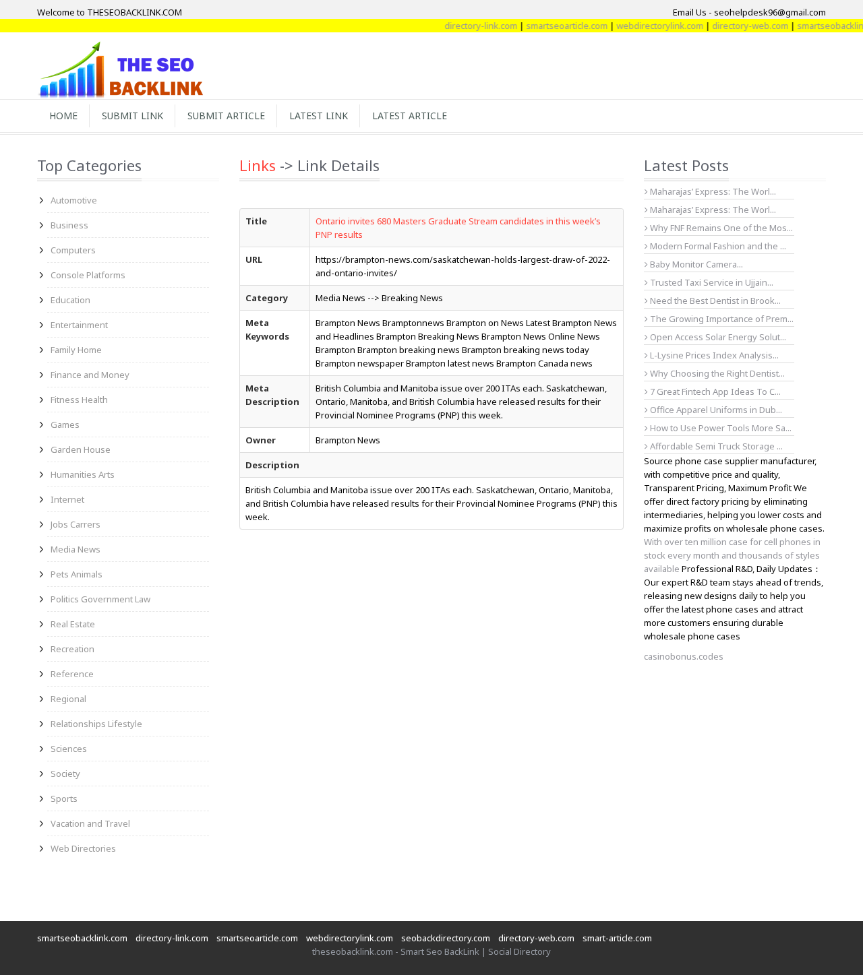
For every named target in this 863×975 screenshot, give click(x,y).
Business (69, 225)
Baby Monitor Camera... (695, 264)
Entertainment (79, 325)
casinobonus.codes (683, 656)
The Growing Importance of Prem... (721, 319)
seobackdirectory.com (445, 938)
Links (257, 165)
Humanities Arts (83, 474)
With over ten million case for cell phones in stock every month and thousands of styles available (732, 555)
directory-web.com (738, 26)
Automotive (74, 200)
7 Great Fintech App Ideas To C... (714, 391)
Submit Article (226, 115)
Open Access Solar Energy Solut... (717, 337)
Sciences (69, 749)
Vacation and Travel (90, 823)
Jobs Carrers (75, 524)
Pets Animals (76, 574)
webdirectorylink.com (647, 26)
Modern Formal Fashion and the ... (717, 246)
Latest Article (409, 115)
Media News (75, 549)
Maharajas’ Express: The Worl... (712, 191)
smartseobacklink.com (82, 938)
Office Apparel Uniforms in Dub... (715, 410)
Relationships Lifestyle (96, 724)
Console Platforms (88, 275)
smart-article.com (617, 938)
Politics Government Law (100, 599)
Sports (64, 798)
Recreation (72, 649)
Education (70, 300)
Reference (72, 674)
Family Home (76, 350)
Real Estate (73, 624)
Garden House (81, 449)
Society (65, 773)
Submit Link (132, 115)
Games (65, 424)
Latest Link (318, 115)
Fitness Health (79, 400)
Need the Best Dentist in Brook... (714, 300)
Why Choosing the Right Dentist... (716, 373)
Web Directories (83, 848)
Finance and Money (90, 375)
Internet (67, 499)
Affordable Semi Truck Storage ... (715, 446)
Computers (73, 250)
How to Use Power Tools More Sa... (720, 428)
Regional (68, 699)
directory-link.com (468, 26)
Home (63, 115)
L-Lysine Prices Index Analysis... (713, 355)
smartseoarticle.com (554, 26)
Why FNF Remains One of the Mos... (720, 228)
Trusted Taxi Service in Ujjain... (710, 282)
